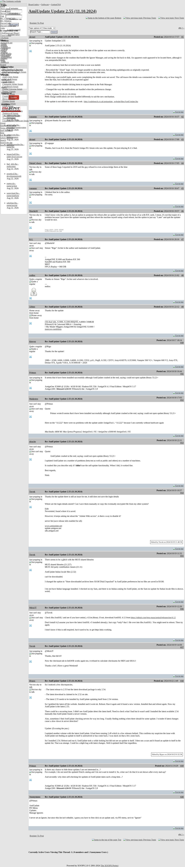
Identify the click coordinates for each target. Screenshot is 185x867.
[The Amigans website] (10, 1)
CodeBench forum (10, 86)
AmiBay (4, 52)
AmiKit (3, 50)
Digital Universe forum (12, 89)
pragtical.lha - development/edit (14, 175)
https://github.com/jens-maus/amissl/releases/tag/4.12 (153, 617)
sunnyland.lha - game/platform (13, 194)
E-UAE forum (8, 94)
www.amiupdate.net (53, 526)
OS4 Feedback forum (11, 69)
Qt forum (6, 108)
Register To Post (37, 23)
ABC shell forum (9, 79)
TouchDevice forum (11, 116)
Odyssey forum (9, 104)
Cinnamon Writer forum (12, 84)
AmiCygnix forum (10, 77)
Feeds (2, 6)
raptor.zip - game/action (12, 184)
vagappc (33, 117)
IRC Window (6, 21)
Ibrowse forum (8, 99)
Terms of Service (7, 128)
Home (2, 4)
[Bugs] (16, 33)
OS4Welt (4, 38)
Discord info (5, 23)
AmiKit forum (8, 82)
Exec (2, 60)
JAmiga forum (8, 101)
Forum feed (5, 11)
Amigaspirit (5, 48)
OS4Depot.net (6, 33)
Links (2, 28)
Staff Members (6, 130)
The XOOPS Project (109, 865)
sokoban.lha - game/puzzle (12, 204)
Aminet (3, 45)
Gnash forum (8, 96)
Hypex (32, 681)
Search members (7, 145)
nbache (32, 441)
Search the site (6, 142)
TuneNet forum (9, 118)
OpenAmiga (5, 35)
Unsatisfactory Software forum (15, 121)
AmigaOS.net (6, 43)
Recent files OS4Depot (10, 13)
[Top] (178, 111)
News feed (5, 9)
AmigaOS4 (56, 4)
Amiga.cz (4, 62)
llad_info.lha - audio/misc (13, 165)
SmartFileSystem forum (12, 111)
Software (45, 4)
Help (2, 133)
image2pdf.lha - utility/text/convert (14, 155)
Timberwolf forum (10, 113)
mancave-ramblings (53, 329)
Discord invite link (8, 26)
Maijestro (33, 399)
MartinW (33, 211)
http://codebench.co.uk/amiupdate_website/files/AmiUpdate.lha (111, 101)
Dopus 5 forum (8, 91)
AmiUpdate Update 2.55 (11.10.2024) (62, 11)
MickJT (33, 607)
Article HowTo (6, 138)
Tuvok (32, 491)
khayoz (32, 341)
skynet (32, 37)
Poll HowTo (5, 135)
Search (3, 140)
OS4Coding (5, 55)
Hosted (3, 65)
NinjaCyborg (35, 163)
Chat (2, 16)
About (2, 123)
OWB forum (7, 106)
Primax (32, 372)
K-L (31, 239)
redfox (32, 275)
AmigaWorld (6, 57)
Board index (33, 4)
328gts (32, 307)
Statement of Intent (8, 125)
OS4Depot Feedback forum (14, 72)
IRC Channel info (7, 18)
